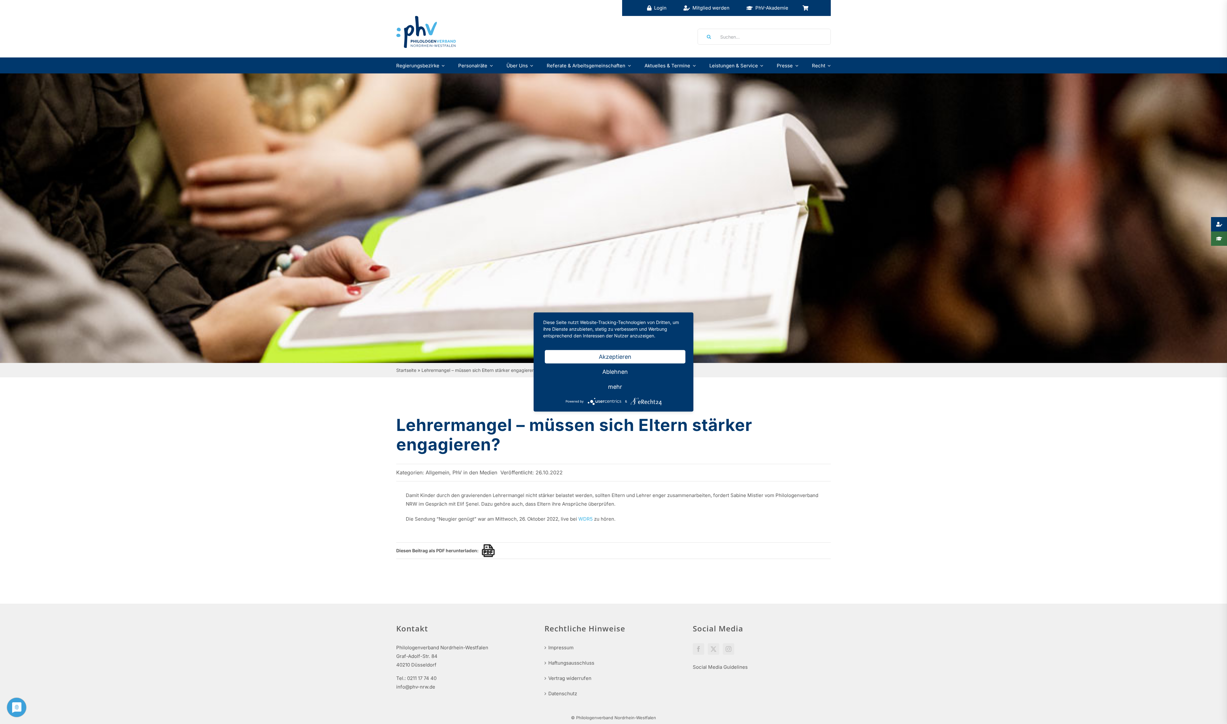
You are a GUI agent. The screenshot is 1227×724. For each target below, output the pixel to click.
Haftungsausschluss (571, 663)
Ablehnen (615, 371)
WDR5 (585, 519)
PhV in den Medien (474, 472)
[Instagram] (728, 649)
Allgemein (437, 472)
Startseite (406, 370)
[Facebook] (698, 649)
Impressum (561, 648)
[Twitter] (713, 649)
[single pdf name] (487, 550)
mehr (615, 386)
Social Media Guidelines (720, 667)
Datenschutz (562, 693)
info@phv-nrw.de (415, 687)
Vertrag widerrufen (569, 678)
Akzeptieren (615, 356)
